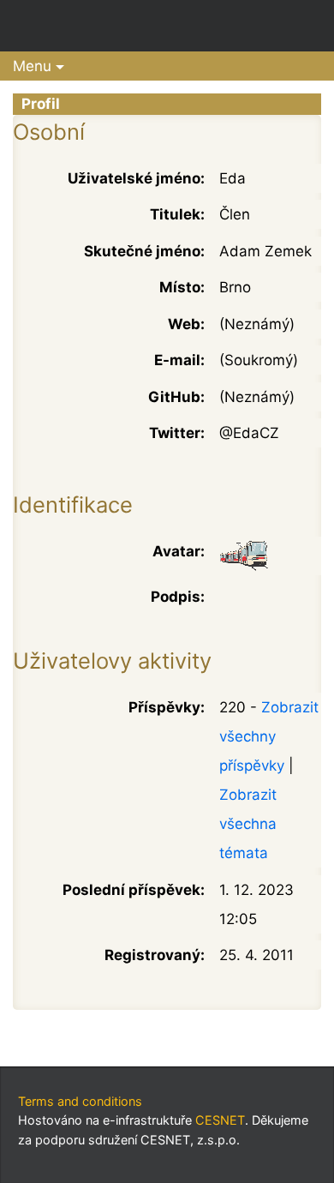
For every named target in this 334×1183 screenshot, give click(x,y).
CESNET (220, 1120)
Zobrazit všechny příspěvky (269, 736)
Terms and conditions (80, 1101)
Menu (32, 66)
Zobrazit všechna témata (248, 824)
